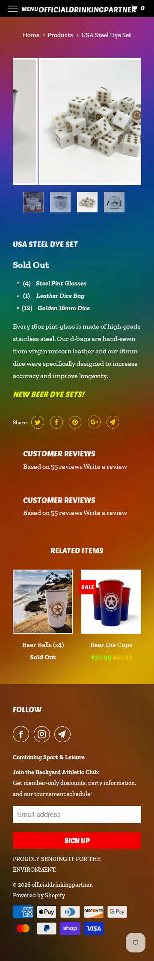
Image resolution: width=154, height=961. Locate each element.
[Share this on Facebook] (55, 422)
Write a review (105, 466)
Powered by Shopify (39, 895)
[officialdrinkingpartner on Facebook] (23, 734)
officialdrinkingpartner (62, 884)
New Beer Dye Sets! (48, 394)
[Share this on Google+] (93, 422)
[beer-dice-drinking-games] (77, 121)
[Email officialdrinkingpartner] (64, 734)
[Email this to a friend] (111, 422)
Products (60, 35)
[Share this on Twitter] (36, 422)
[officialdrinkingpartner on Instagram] (43, 734)
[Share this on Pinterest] (74, 422)
